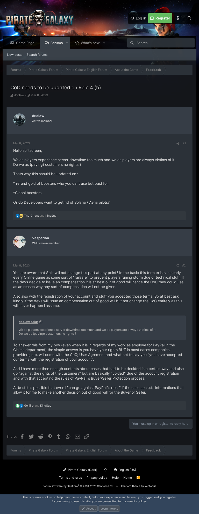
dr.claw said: (28, 322)
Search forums (36, 55)
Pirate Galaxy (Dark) (82, 470)
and (40, 215)
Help (115, 477)
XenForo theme (130, 486)
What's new (90, 43)
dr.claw (19, 95)
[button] (67, 43)
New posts (14, 55)
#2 (184, 265)
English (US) (127, 470)
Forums (57, 43)
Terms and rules (70, 477)
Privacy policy (97, 477)
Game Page (25, 43)
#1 (184, 143)
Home (127, 477)
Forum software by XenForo (78, 486)
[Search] (189, 18)
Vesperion (40, 238)
